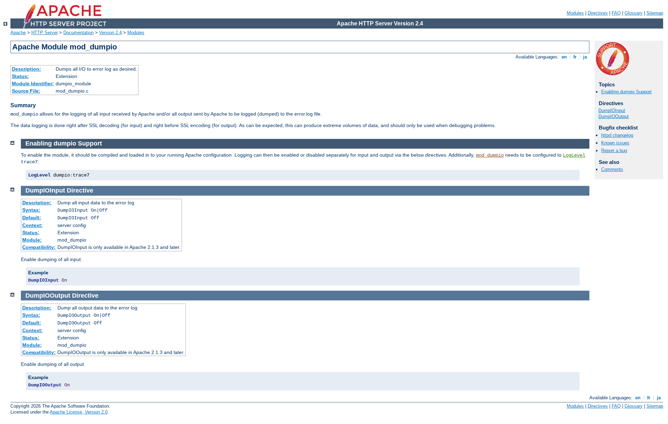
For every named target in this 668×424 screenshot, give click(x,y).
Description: (26, 69)
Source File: (26, 91)
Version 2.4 (110, 32)
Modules (575, 13)
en (564, 57)
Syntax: (31, 210)
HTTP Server (44, 32)
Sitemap (654, 13)
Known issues (615, 143)
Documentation (78, 32)
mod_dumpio (490, 155)
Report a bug (614, 150)
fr (575, 57)
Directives (598, 13)
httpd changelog (617, 135)
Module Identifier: (33, 83)
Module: (32, 240)
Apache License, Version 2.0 (79, 412)
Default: (31, 217)
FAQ (616, 13)
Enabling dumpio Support (626, 91)
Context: (32, 225)
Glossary (634, 13)
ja (585, 57)
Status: (20, 76)
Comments (612, 169)
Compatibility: (39, 247)
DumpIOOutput (613, 116)
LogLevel (574, 155)
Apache (18, 32)
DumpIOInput (611, 110)
